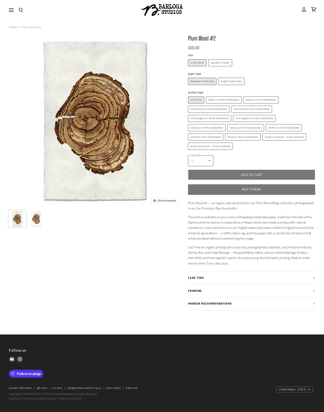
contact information (20, 388)
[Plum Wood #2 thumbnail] (36, 218)
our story (57, 388)
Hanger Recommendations (210, 303)
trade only (132, 388)
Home (13, 27)
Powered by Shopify (69, 399)
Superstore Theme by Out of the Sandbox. (33, 399)
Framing (195, 291)
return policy (113, 388)
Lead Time (196, 278)
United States (292, 389)
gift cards (42, 388)
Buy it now (251, 189)
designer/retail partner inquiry (84, 388)
